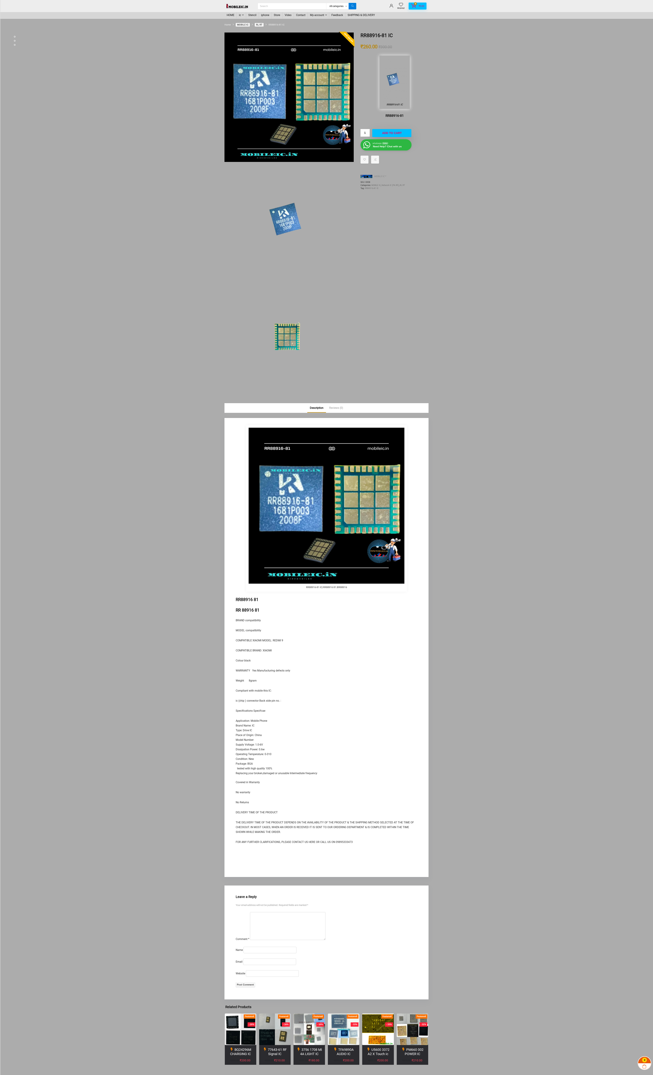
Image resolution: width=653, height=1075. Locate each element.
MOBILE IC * (380, 176)
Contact (300, 15)
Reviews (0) (336, 407)
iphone (265, 15)
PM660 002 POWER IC (414, 1052)
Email (239, 961)
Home (227, 24)
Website (240, 973)
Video (288, 15)
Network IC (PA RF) (390, 185)
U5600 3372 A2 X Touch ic (378, 1052)
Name (239, 950)
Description (316, 407)
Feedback (337, 15)
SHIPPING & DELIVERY (361, 15)
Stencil (252, 15)
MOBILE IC (242, 24)
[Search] (352, 6)
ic (240, 15)
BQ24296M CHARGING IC (240, 1052)
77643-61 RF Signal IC (277, 1052)
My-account (317, 15)
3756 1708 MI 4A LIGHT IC (311, 1052)
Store (277, 15)
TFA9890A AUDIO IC (345, 1052)
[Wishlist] (401, 5)
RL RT (259, 24)
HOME (230, 15)
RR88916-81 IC (372, 188)
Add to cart (392, 133)
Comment (242, 939)
